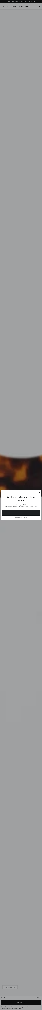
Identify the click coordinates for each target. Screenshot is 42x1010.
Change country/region (21, 517)
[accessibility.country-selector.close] (39, 492)
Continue (21, 513)
